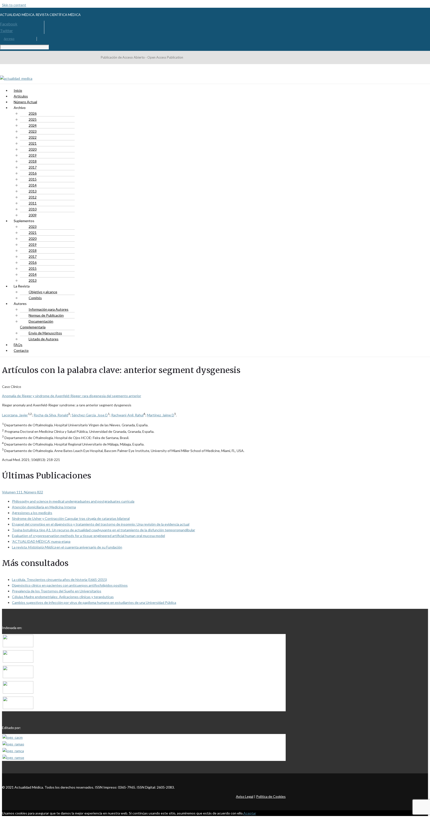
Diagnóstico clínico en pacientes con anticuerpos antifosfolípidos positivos (70, 585)
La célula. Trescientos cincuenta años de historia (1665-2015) (59, 579)
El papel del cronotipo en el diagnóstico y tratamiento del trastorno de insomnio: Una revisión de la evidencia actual (100, 524)
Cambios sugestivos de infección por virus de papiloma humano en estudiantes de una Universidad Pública (94, 602)
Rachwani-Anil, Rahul (127, 415)
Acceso (9, 39)
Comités (35, 298)
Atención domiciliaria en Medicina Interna (44, 507)
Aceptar (249, 813)
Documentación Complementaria (36, 324)
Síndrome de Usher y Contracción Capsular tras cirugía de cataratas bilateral (71, 518)
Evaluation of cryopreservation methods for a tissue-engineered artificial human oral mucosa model (88, 536)
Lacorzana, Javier (15, 415)
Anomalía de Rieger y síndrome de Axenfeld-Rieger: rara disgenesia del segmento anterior (71, 396)
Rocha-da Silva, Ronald (51, 415)
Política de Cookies (271, 796)
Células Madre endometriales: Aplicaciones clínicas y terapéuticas (63, 597)
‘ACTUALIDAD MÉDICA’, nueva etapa (41, 541)
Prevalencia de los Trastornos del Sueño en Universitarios (56, 591)
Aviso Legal (244, 796)
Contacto (21, 350)
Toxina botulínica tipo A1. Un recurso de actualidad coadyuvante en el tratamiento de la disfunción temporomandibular (103, 530)
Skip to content (14, 5)
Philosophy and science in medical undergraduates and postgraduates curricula (73, 501)
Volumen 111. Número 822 (22, 492)
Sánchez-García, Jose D (90, 415)
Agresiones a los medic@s (32, 513)
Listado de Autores (43, 339)
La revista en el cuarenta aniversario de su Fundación (67, 547)
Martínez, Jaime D (160, 415)
